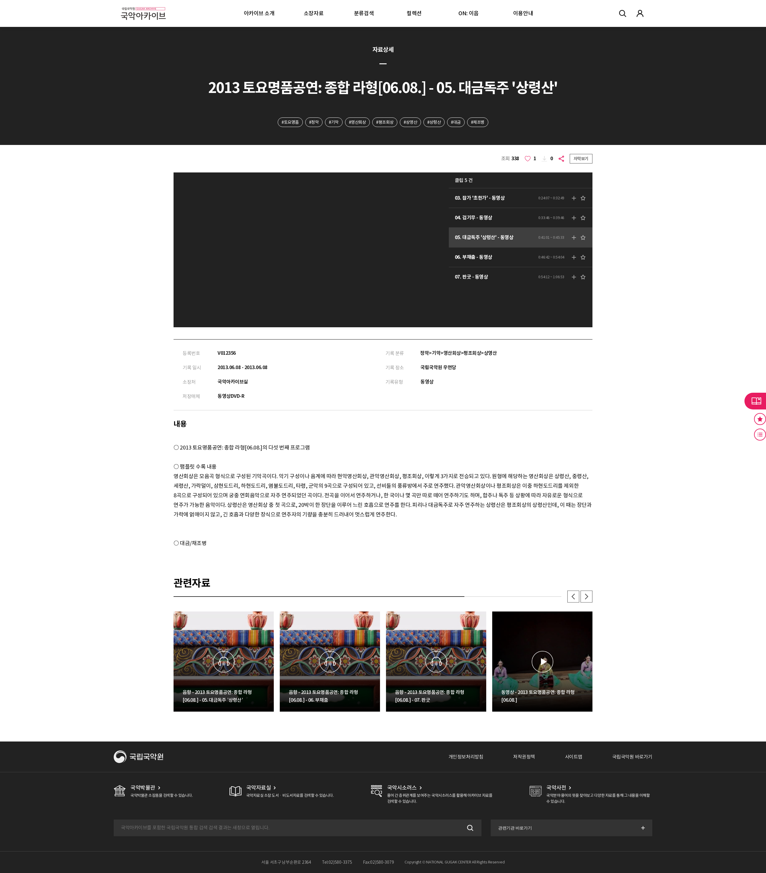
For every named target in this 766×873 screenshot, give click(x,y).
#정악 (314, 122)
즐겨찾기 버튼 (760, 419)
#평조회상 (384, 122)
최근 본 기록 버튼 (760, 435)
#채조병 (477, 122)
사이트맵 (573, 757)
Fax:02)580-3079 (378, 862)
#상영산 (410, 122)
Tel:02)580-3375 (337, 862)
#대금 (456, 122)
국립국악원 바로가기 (632, 757)
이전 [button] (573, 597)
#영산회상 (357, 122)
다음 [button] (586, 597)
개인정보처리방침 (466, 757)
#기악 (334, 122)
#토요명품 (290, 122)
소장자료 (313, 13)
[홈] (143, 6)
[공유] (562, 158)
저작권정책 (524, 757)
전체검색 (622, 13)
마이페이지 (640, 13)
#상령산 (434, 122)
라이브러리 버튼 (755, 401)
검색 (469, 828)
